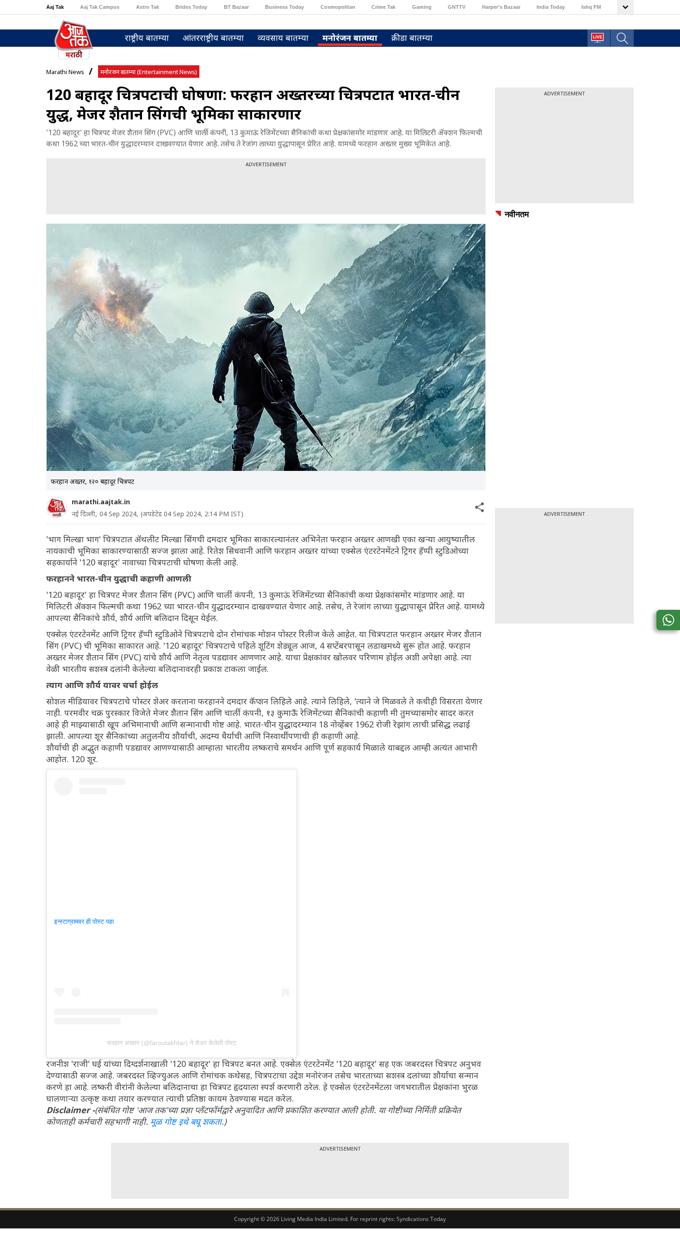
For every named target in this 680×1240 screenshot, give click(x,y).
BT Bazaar (236, 7)
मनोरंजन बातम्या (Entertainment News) (148, 72)
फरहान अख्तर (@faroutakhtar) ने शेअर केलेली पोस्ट (171, 1042)
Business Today (284, 7)
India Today (551, 7)
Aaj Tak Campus (99, 7)
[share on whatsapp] (668, 620)
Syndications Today (421, 1219)
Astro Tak (147, 7)
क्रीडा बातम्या (412, 37)
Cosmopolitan (338, 7)
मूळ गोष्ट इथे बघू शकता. (187, 1121)
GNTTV (456, 7)
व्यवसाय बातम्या (283, 37)
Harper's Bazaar (501, 7)
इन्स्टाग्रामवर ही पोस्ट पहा (84, 921)
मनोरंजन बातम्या (349, 37)
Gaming (422, 7)
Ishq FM (591, 7)
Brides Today (191, 7)
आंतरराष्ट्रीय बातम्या (213, 37)
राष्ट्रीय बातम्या (147, 37)
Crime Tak (383, 7)
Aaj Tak (55, 7)
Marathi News (65, 72)
